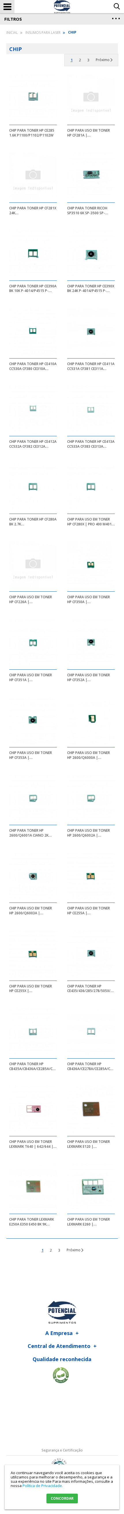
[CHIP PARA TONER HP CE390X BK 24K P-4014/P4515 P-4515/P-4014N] (91, 254)
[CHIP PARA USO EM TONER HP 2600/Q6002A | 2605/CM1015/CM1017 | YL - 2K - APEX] (91, 798)
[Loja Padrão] (62, 6)
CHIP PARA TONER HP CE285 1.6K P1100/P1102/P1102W (31, 133)
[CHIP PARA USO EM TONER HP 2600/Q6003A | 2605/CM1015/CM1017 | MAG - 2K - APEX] (33, 876)
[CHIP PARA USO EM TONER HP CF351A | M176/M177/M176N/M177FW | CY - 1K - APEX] (33, 643)
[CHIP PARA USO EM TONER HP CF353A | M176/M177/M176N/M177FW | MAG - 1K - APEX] (33, 721)
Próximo (103, 60)
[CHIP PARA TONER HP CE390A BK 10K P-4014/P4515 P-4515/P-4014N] (33, 254)
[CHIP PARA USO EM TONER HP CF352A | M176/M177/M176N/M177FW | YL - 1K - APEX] (91, 643)
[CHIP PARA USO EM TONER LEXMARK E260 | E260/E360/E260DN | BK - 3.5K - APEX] (91, 1187)
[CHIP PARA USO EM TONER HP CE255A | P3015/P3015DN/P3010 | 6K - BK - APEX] (91, 876)
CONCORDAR (62, 1498)
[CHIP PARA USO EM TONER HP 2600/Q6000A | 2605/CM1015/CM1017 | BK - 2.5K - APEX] (91, 721)
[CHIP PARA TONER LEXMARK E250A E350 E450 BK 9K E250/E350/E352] (33, 1187)
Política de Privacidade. (42, 1485)
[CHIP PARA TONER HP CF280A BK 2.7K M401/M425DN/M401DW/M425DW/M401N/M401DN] (33, 487)
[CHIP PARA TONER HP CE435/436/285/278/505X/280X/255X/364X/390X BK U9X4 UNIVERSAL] (91, 954)
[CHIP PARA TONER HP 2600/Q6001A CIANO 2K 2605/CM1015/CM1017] (33, 798)
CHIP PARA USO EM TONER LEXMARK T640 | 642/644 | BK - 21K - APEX (31, 1146)
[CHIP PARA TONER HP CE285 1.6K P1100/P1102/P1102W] (33, 98)
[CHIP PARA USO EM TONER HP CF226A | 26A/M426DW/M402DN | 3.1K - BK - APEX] (33, 565)
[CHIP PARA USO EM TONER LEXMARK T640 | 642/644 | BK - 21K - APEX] (33, 1109)
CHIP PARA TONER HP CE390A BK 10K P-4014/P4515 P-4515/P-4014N (33, 291)
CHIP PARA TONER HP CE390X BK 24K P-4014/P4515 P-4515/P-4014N (90, 291)
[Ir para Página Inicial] (12, 32)
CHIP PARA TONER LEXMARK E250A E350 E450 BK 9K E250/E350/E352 (31, 1224)
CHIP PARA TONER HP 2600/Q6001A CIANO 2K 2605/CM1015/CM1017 (28, 835)
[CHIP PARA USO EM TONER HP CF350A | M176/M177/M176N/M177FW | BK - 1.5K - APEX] (91, 565)
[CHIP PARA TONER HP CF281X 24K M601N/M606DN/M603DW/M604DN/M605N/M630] (33, 176)
